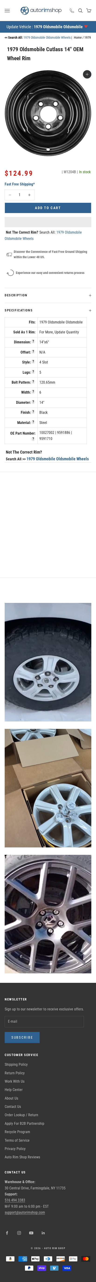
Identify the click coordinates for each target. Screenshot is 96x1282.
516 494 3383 (15, 1200)
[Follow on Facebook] (7, 1233)
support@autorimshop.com (25, 1212)
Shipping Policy (16, 1064)
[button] (48, 222)
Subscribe (22, 1037)
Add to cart (48, 208)
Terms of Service (17, 1140)
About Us (11, 1098)
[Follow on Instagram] (19, 1233)
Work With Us (14, 1081)
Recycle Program (17, 1132)
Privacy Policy (15, 1149)
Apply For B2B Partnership (24, 1123)
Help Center (14, 1090)
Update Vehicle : (45, 26)
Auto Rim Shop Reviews (22, 1157)
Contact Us (13, 1106)
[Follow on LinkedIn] (43, 1233)
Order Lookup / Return (21, 1115)
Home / (79, 37)
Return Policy (15, 1073)
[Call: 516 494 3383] (72, 10)
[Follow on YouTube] (31, 1233)
